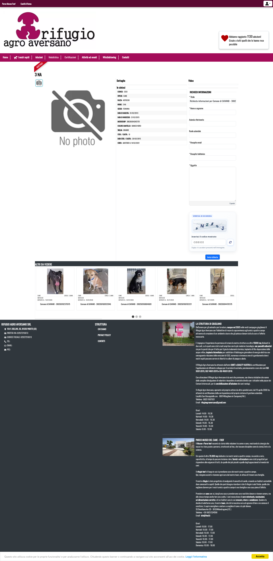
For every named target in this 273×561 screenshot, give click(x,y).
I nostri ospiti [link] (23, 57)
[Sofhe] (49, 29)
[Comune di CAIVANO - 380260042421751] (79, 114)
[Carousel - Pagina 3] (140, 316)
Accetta (260, 556)
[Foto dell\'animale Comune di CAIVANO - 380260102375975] (55, 280)
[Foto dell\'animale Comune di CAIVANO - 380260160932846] (95, 280)
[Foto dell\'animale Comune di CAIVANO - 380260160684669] (136, 280)
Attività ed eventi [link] (89, 57)
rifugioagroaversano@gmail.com (213, 402)
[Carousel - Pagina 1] (133, 316)
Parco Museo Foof (8, 3)
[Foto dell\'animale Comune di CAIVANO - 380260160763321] (177, 280)
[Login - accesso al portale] (267, 3)
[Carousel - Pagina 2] (136, 316)
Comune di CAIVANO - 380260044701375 (217, 304)
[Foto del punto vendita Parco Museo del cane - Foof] (178, 446)
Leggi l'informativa (196, 556)
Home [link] (5, 57)
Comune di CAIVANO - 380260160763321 (177, 304)
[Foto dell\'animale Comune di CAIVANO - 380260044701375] (217, 280)
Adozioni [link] (39, 57)
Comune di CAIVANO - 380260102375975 (55, 304)
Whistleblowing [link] (109, 57)
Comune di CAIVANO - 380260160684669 (136, 304)
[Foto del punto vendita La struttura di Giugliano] (178, 333)
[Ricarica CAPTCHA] (230, 242)
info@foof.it (205, 515)
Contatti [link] (125, 57)
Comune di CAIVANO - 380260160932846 (95, 304)
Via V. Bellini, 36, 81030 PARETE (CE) (22, 328)
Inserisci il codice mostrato (204, 236)
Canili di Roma (26, 3)
